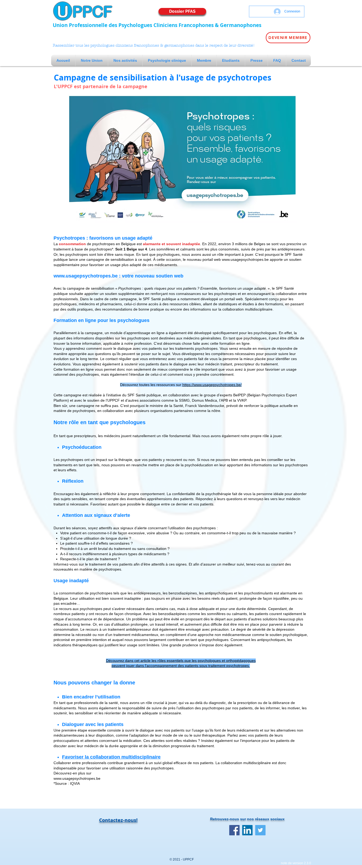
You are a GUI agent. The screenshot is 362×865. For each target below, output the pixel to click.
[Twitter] (260, 830)
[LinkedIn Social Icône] (247, 830)
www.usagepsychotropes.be (245, 259)
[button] (92, 60)
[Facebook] (234, 830)
